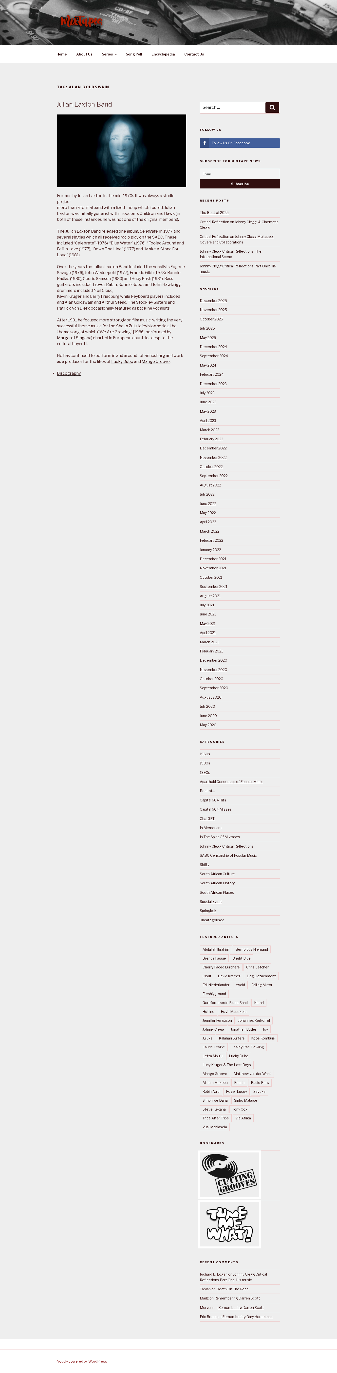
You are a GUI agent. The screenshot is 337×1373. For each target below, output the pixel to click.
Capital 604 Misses (216, 809)
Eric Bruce (208, 1317)
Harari (259, 1003)
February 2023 (211, 439)
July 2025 (207, 328)
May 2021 (207, 623)
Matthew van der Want (252, 1074)
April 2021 (208, 633)
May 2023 (208, 411)
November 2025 (213, 310)
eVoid (240, 985)
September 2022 (214, 476)
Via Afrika (243, 1118)
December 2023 (213, 384)
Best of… (207, 791)
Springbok (208, 911)
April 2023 (208, 420)
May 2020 (208, 725)
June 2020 (208, 716)
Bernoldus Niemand (252, 949)
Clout (207, 976)
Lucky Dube (122, 361)
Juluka (207, 1038)
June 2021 (208, 614)
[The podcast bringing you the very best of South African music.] (229, 1245)
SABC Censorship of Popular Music (228, 855)
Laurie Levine (214, 1047)
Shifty (204, 864)
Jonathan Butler (243, 1029)
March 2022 (209, 531)
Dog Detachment (261, 976)
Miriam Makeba (215, 1082)
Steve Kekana (214, 1109)
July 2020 (207, 706)
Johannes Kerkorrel (254, 1020)
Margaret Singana (74, 337)
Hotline (208, 1011)
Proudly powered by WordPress (81, 1361)
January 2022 (210, 550)
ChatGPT (207, 818)
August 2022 (210, 485)
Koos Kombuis (263, 1038)
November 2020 (213, 670)
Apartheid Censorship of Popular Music (231, 781)
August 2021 (210, 596)
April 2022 (208, 522)
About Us (84, 54)
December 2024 (213, 347)
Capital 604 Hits (213, 800)
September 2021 (213, 586)
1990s (205, 772)
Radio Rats (260, 1082)
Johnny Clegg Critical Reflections (227, 846)
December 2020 (213, 660)
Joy (265, 1029)
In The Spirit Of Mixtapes (220, 837)
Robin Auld (211, 1091)
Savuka (259, 1091)
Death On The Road (232, 1289)
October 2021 (211, 577)
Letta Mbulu (213, 1056)
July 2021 (207, 605)
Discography (69, 373)
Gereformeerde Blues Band (225, 1003)
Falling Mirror (261, 985)
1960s (205, 754)
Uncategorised (212, 920)
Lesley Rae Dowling (247, 1047)
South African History (217, 883)
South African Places (217, 892)
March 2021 (209, 642)
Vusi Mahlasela (215, 1127)
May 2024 (208, 365)
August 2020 (211, 697)
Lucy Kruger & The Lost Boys (227, 1065)
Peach (239, 1082)
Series (107, 54)
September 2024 (214, 356)
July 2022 (207, 494)
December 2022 (213, 448)
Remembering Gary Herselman (247, 1317)
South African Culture (217, 874)
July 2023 (207, 393)
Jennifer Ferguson (217, 1020)
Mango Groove (156, 361)
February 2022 (211, 540)
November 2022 (213, 457)
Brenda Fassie (214, 958)
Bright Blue (241, 958)
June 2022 (208, 503)
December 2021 (213, 559)
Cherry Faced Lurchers (221, 967)
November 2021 (213, 568)
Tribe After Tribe (216, 1118)
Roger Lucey (236, 1091)
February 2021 (211, 651)
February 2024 (212, 374)
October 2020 (211, 679)
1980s (205, 763)
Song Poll (134, 54)
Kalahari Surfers (232, 1038)
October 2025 (211, 319)
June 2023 (208, 402)
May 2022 (208, 513)
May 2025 (208, 337)
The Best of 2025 (214, 212)
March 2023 (209, 430)
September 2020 (214, 688)
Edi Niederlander (216, 985)
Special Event (211, 901)
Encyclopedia (163, 54)
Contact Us (194, 54)
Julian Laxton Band (84, 104)
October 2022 (211, 466)
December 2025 (213, 300)
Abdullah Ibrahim (216, 949)
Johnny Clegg (213, 1029)
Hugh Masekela (233, 1011)
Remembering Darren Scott (237, 1298)
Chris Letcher (257, 967)
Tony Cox (239, 1109)
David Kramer (229, 976)
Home (61, 54)
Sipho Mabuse (245, 1100)
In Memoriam (211, 828)
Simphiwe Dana (215, 1100)
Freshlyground (214, 994)
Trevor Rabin (104, 284)
